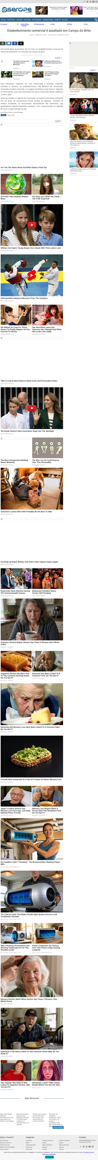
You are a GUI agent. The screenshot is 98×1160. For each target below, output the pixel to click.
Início (3, 20)
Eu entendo (49, 1157)
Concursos (29, 1147)
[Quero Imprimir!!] (2, 43)
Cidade (19, 20)
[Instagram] (90, 1)
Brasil (27, 1143)
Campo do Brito (11, 115)
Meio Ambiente (47, 1145)
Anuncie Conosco (5, 1143)
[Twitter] (87, 1)
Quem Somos (4, 1149)
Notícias (11, 20)
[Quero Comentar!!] (8, 43)
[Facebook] (84, 1)
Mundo (44, 1147)
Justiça (44, 1143)
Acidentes (29, 1140)
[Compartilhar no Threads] (21, 43)
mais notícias (58, 1127)
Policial (27, 20)
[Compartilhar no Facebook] (15, 43)
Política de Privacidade (7, 1147)
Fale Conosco (4, 1140)
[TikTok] (96, 1)
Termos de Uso (5, 1145)
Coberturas (48, 20)
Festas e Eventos (47, 1140)
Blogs (65, 20)
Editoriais (36, 20)
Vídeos (58, 20)
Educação (29, 1149)
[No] (96, 1155)
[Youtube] (93, 1)
